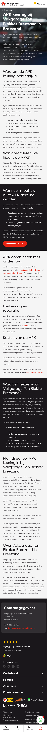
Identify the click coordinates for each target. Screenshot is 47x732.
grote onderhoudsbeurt (13, 273)
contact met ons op (34, 372)
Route (18, 730)
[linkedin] (18, 666)
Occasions (29, 730)
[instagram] (13, 666)
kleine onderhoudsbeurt (31, 270)
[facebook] (4, 666)
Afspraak (6, 730)
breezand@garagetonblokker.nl (21, 628)
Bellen (41, 730)
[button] (40, 720)
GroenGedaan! (37, 700)
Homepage (8, 10)
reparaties (26, 325)
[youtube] (9, 666)
